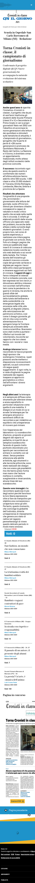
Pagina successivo (17, 815)
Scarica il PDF (16, 801)
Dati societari (5, 854)
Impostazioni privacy (27, 854)
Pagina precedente (18, 810)
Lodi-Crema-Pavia (10, 682)
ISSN (12, 854)
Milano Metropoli (10, 552)
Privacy (17, 854)
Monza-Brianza (9, 606)
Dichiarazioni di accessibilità (10, 858)
